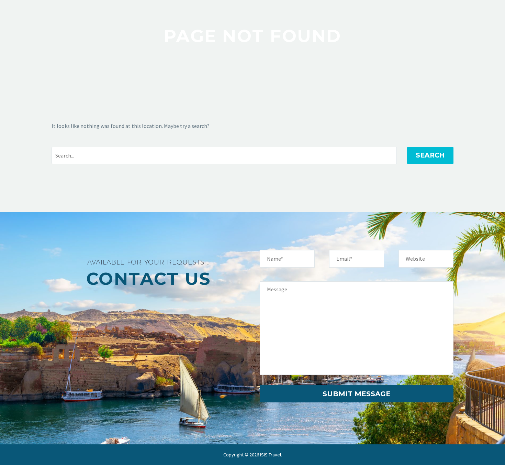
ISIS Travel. (271, 455)
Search (430, 155)
